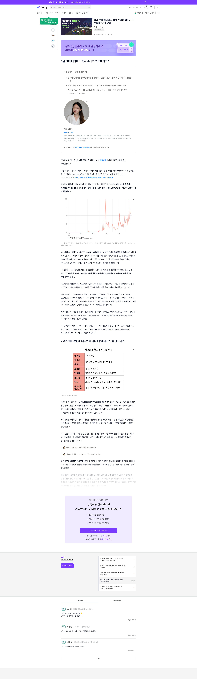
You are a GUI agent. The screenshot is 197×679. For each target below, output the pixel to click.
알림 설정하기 (68, 566)
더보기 (98, 658)
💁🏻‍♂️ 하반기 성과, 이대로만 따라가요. (146, 13)
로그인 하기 (106, 536)
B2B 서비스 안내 (105, 539)
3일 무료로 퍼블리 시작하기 (98, 530)
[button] (49, 21)
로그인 (157, 7)
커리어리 (103, 160)
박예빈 (101, 27)
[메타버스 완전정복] (82, 147)
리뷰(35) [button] (80, 601)
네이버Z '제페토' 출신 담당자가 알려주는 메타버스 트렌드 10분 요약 (94, 178)
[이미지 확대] (87, 101)
